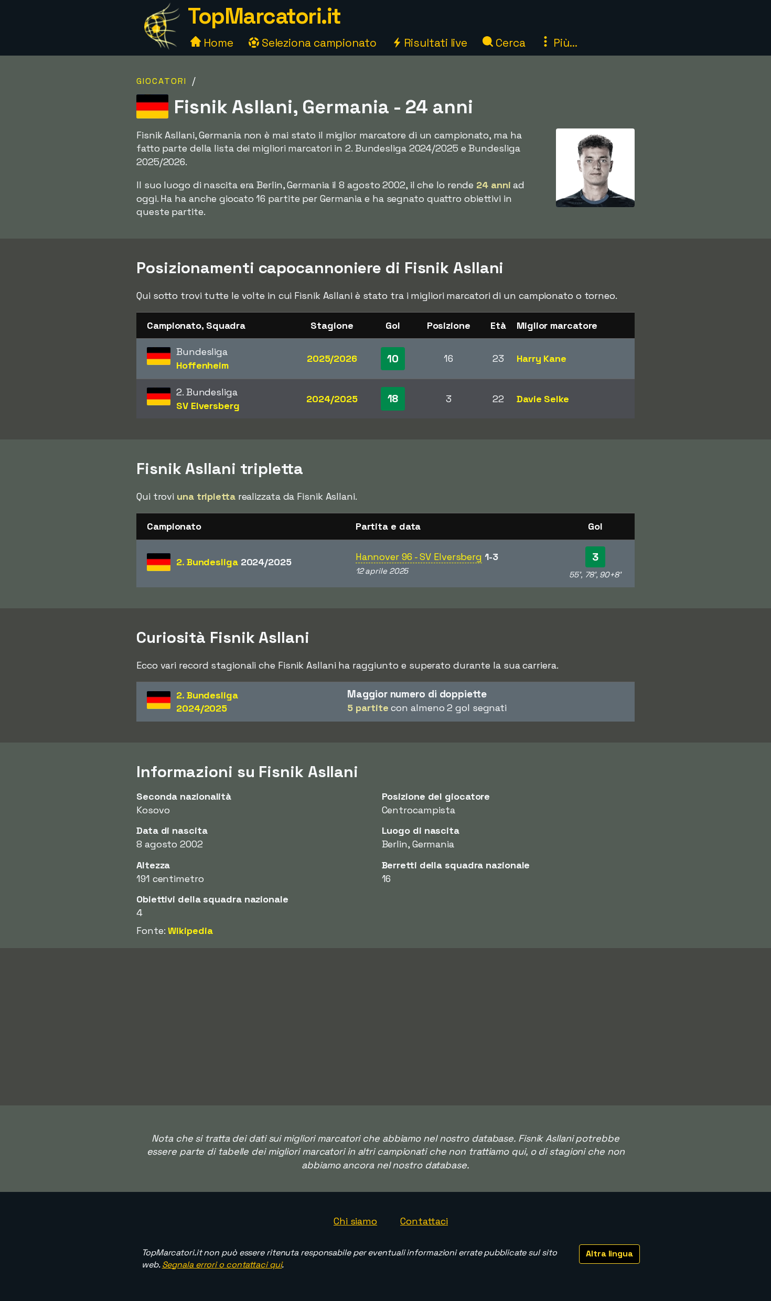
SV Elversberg (208, 406)
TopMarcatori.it (264, 16)
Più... (564, 43)
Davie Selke (543, 399)
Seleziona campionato (318, 43)
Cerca (509, 43)
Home (217, 43)
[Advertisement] (385, 1026)
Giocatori (161, 81)
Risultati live (434, 43)
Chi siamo (355, 1221)
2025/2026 (332, 358)
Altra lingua (609, 1253)
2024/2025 (331, 399)
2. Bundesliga (234, 562)
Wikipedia (190, 930)
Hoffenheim (202, 365)
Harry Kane (541, 358)
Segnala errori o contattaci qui (222, 1264)
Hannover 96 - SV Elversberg (419, 557)
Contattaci (424, 1221)
